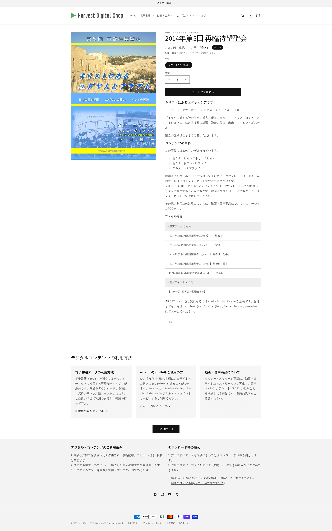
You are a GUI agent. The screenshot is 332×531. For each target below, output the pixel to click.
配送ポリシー (185, 523)
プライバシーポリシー (153, 523)
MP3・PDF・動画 (179, 65)
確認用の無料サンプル (89, 411)
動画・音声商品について (227, 203)
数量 (167, 72)
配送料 (175, 52)
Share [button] (172, 322)
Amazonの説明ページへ (155, 406)
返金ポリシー (134, 523)
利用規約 (171, 523)
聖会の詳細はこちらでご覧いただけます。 (192, 135)
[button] (146, 15)
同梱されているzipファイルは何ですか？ (197, 483)
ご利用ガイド (166, 428)
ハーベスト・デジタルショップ (92, 523)
